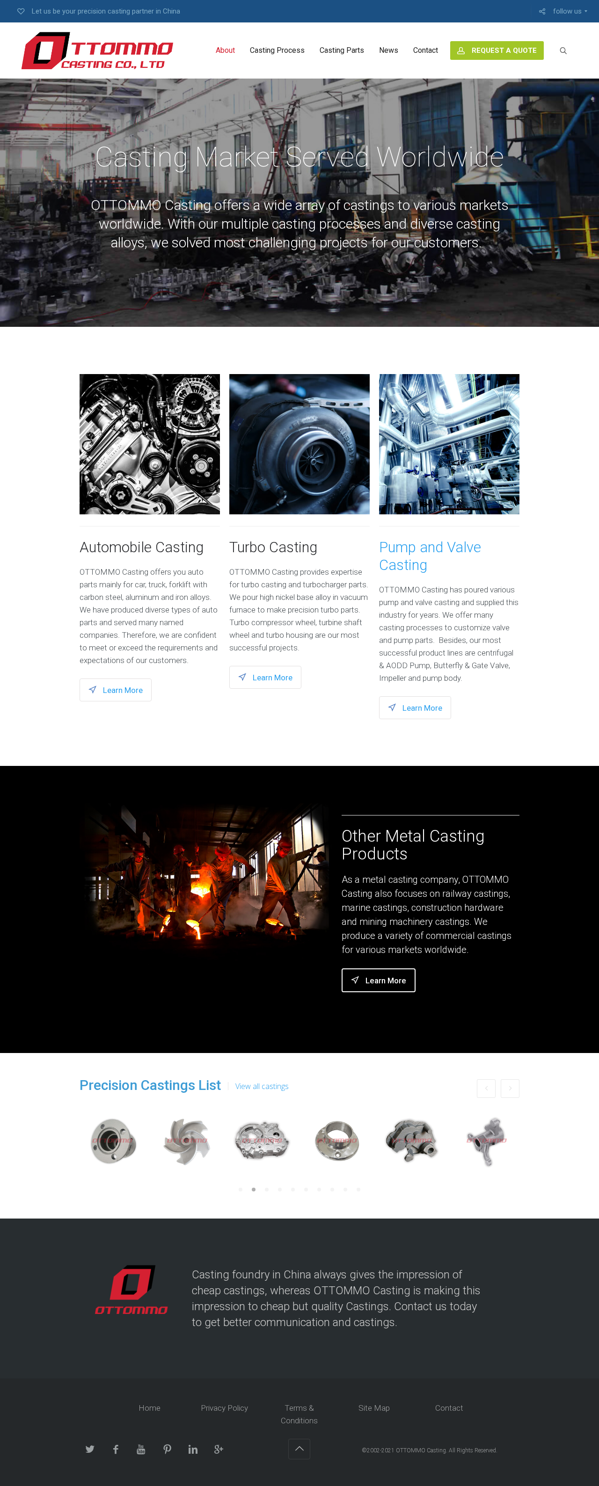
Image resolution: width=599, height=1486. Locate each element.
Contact (449, 1408)
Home (150, 1408)
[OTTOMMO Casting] (96, 50)
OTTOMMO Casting (421, 1450)
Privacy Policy (224, 1408)
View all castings (262, 1086)
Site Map (374, 1408)
